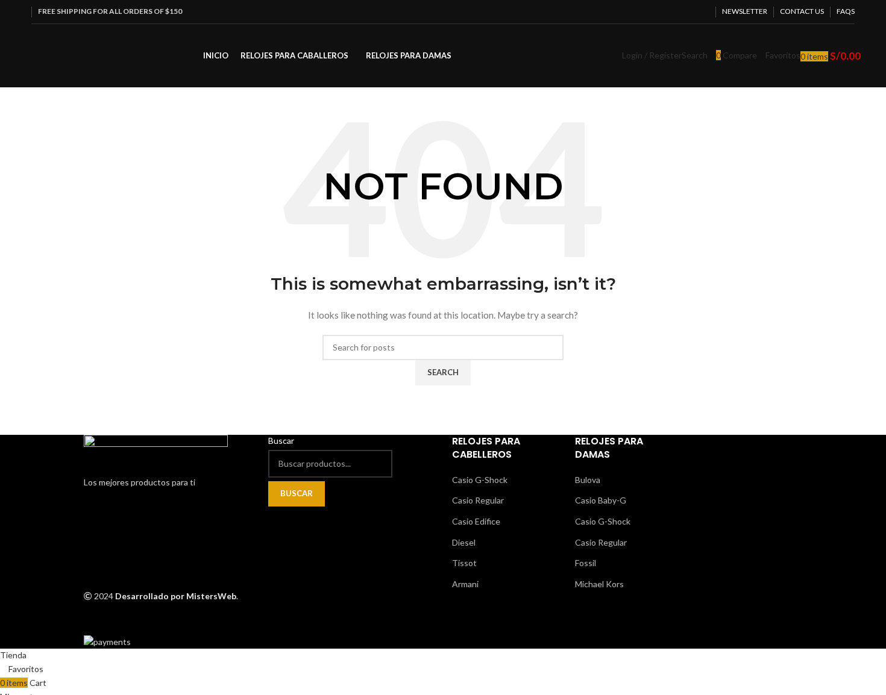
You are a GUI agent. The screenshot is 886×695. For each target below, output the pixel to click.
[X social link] (661, 12)
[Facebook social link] (647, 12)
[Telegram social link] (702, 12)
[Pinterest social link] (675, 12)
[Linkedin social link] (689, 12)
